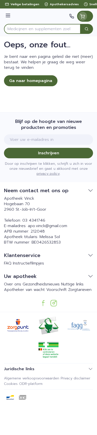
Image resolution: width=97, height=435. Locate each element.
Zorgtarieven (80, 290)
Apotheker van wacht (24, 290)
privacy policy (48, 173)
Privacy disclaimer (75, 378)
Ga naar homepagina (30, 81)
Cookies (11, 383)
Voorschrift (56, 290)
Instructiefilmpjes (28, 263)
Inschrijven (48, 153)
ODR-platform (31, 383)
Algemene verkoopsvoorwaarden (31, 378)
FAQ (7, 263)
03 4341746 (33, 220)
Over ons (12, 284)
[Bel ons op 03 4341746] (71, 16)
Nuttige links (72, 284)
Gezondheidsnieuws (41, 284)
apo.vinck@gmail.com (47, 226)
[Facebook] (43, 303)
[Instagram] (53, 303)
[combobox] (42, 29)
